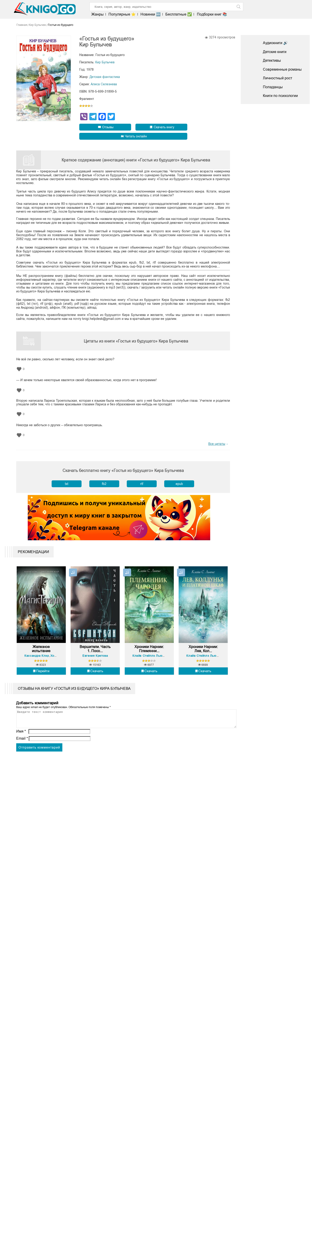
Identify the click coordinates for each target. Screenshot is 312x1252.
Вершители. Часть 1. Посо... (95, 649)
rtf (141, 484)
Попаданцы (273, 87)
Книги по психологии (280, 96)
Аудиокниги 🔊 (275, 43)
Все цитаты (216, 444)
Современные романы (282, 69)
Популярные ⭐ (122, 14)
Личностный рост (277, 78)
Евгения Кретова (95, 655)
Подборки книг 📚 (212, 14)
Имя (21, 731)
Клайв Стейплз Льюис (149, 655)
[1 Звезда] (80, 105)
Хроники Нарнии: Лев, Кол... (203, 649)
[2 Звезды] (83, 105)
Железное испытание (41, 649)
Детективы (272, 60)
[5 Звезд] (91, 105)
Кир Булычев (104, 62)
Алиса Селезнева (104, 84)
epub (179, 484)
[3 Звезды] (86, 105)
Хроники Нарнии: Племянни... (149, 649)
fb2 (104, 484)
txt (66, 484)
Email (22, 738)
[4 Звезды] (88, 105)
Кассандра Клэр (36, 655)
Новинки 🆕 (150, 14)
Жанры (97, 14)
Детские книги (274, 52)
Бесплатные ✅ (178, 14)
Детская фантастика (105, 77)
